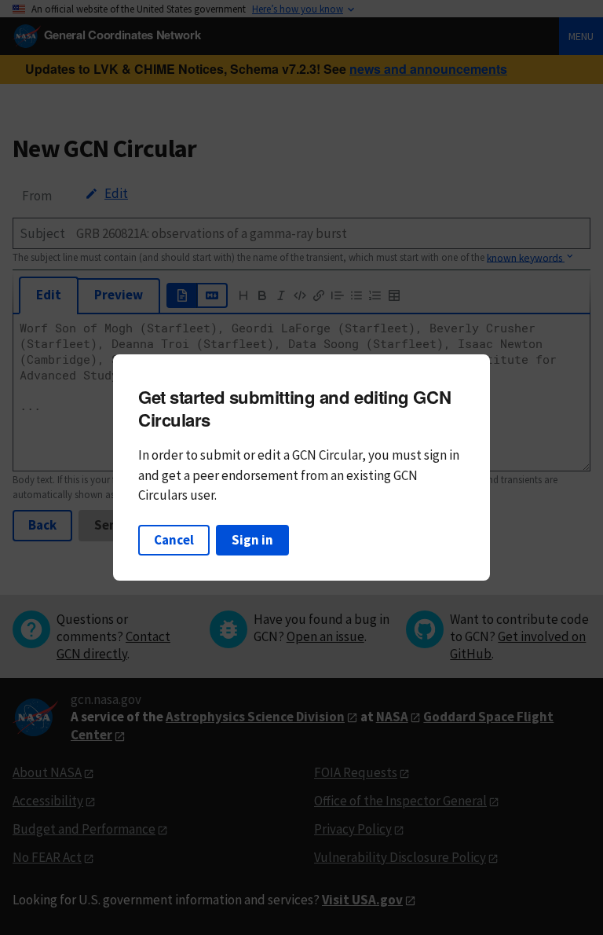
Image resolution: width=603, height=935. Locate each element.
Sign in (252, 539)
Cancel (174, 539)
